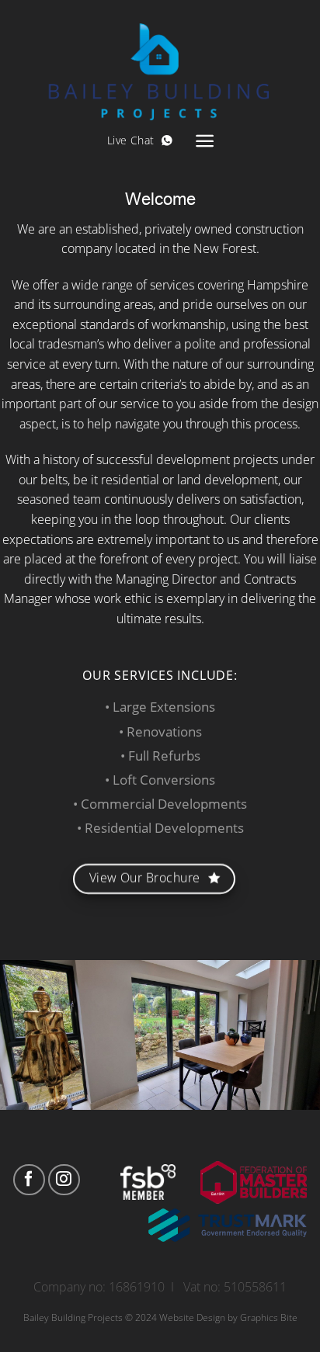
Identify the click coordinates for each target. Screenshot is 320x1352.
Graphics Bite (268, 1317)
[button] (204, 140)
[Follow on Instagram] (64, 1180)
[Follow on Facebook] (29, 1180)
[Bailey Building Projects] (160, 60)
